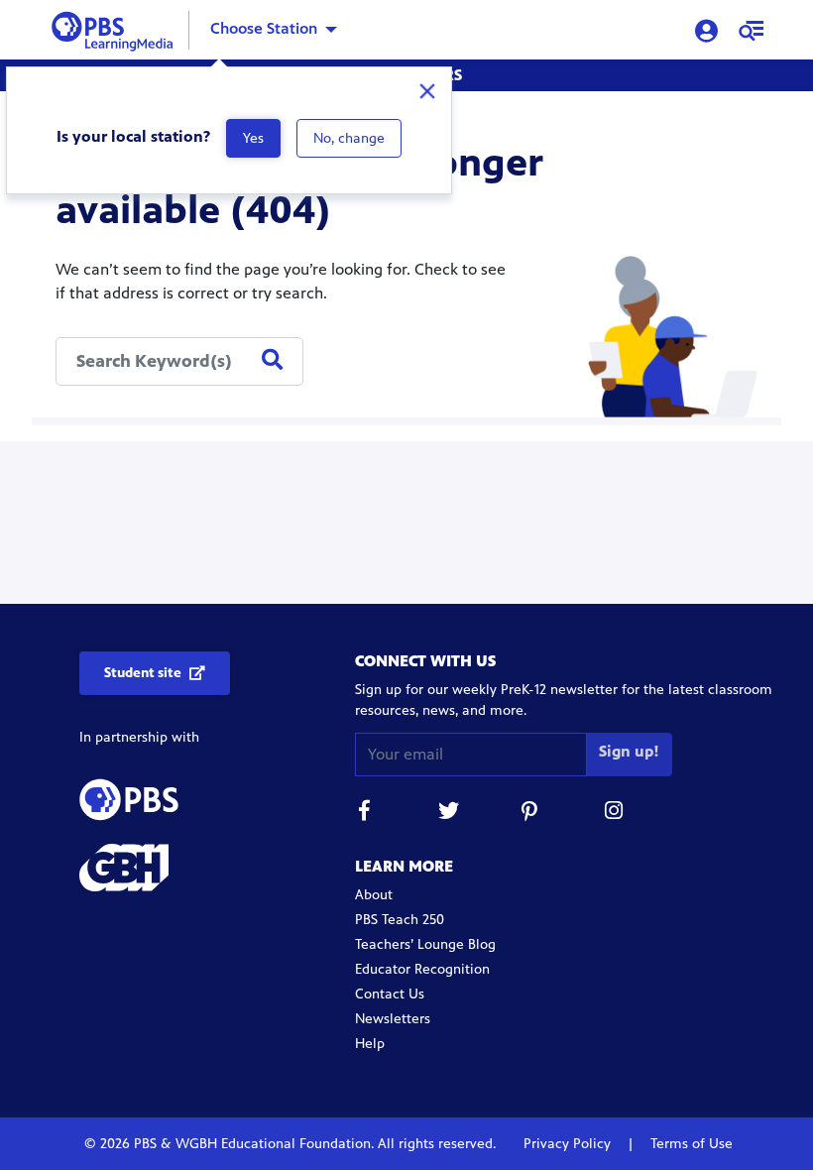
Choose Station (263, 28)
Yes (253, 138)
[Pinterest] (531, 813)
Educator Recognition (422, 969)
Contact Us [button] (389, 994)
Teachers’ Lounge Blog (425, 944)
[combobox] (179, 361)
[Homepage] (116, 28)
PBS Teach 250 (399, 919)
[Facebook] (365, 813)
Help (370, 1043)
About (374, 894)
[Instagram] (615, 813)
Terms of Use (689, 1143)
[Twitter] (448, 813)
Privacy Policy (569, 1143)
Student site (142, 672)
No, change (349, 138)
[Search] (272, 361)
